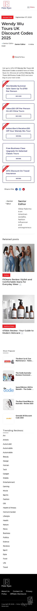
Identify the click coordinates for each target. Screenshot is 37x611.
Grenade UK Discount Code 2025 (24, 416)
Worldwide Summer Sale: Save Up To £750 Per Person (16, 88)
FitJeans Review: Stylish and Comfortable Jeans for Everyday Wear (17, 281)
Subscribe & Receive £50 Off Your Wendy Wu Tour (18, 129)
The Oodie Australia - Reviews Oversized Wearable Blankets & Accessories (24, 376)
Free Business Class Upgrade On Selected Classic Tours (16, 151)
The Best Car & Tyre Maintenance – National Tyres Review (25, 360)
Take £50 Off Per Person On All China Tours (18, 109)
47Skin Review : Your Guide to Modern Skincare (18, 331)
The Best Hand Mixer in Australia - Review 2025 (24, 402)
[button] (31, 7)
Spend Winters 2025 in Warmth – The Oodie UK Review (25, 389)
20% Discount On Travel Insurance (17, 172)
